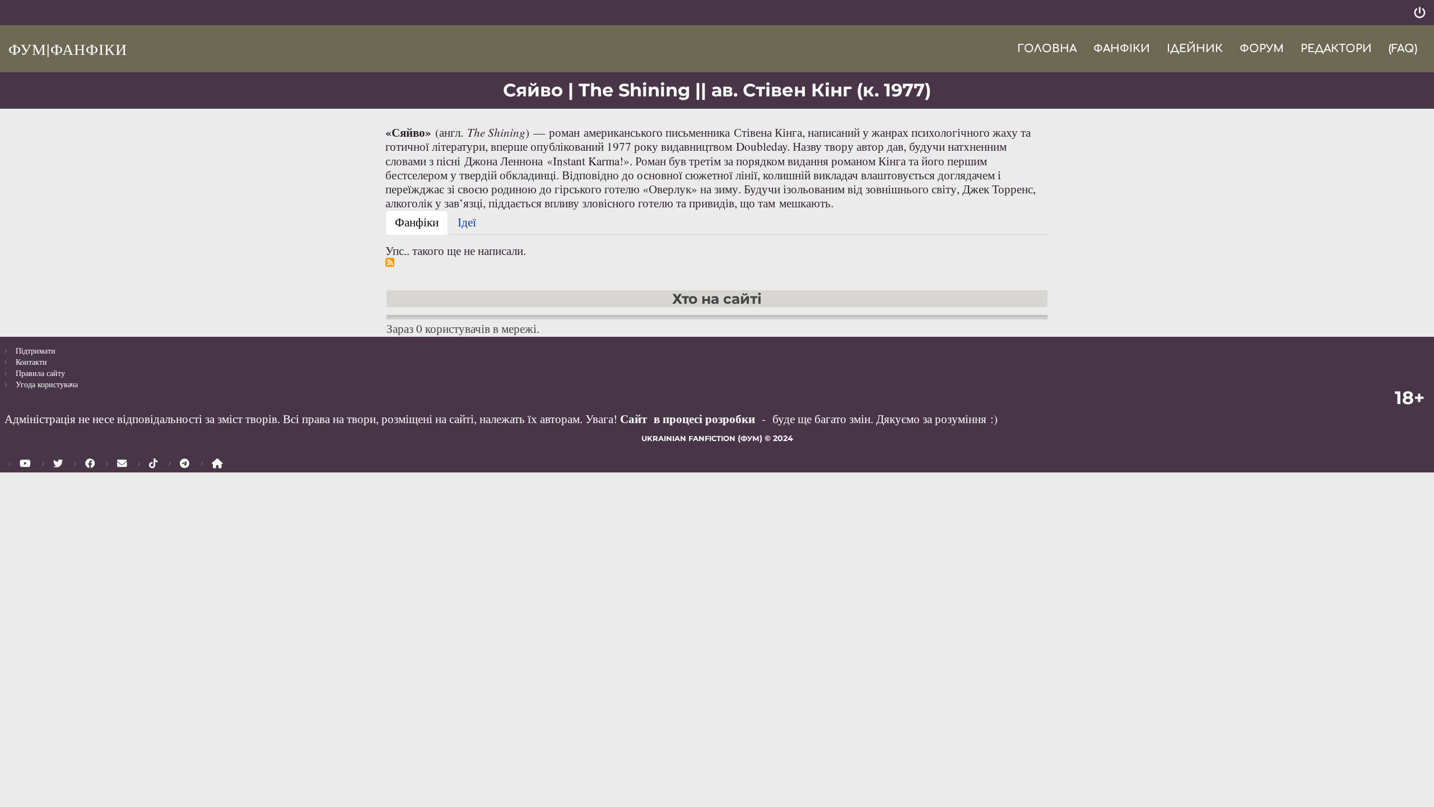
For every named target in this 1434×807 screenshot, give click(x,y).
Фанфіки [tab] (417, 222)
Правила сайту (40, 373)
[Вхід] (1419, 13)
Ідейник (1195, 48)
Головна (1047, 48)
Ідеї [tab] (467, 222)
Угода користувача (47, 384)
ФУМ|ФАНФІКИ (67, 48)
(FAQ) (1403, 48)
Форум (1262, 48)
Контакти (31, 361)
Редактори (1336, 48)
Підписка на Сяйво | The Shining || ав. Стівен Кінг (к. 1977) (389, 262)
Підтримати (35, 350)
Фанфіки (1121, 48)
